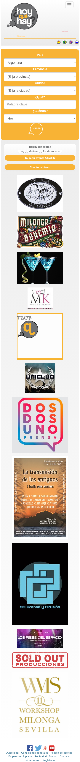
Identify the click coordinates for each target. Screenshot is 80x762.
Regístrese (48, 760)
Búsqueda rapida (40, 146)
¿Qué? (40, 97)
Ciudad (40, 83)
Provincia (40, 69)
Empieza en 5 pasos (20, 756)
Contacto (65, 756)
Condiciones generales (34, 752)
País (40, 55)
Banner (53, 756)
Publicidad (41, 756)
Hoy (22, 151)
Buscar (37, 127)
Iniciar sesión (32, 760)
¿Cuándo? (40, 111)
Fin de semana (51, 151)
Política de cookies (61, 752)
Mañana (33, 151)
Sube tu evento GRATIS (40, 157)
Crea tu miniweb (40, 167)
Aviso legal (12, 752)
